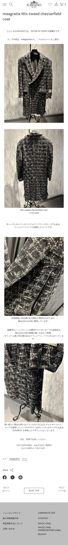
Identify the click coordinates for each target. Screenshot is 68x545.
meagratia (14, 459)
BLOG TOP (34, 490)
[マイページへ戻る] (56, 5)
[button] (11, 4)
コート (25, 459)
